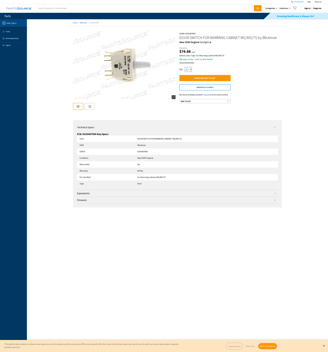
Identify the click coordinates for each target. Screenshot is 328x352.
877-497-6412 (299, 2)
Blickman (83, 23)
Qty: (181, 69)
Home (75, 23)
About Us (318, 2)
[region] (164, 346)
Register (317, 8)
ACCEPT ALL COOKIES (268, 346)
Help (309, 2)
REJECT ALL (250, 346)
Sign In (307, 8)
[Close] (324, 346)
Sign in (206, 94)
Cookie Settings (234, 346)
